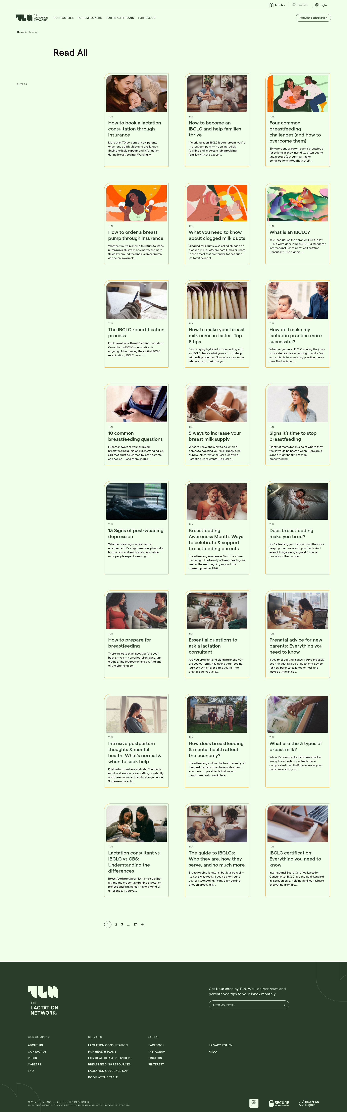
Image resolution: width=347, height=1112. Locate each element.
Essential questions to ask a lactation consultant (213, 646)
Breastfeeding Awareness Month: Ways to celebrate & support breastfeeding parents (216, 539)
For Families (64, 17)
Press (32, 1058)
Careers (34, 1064)
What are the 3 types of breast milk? (295, 746)
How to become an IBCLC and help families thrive (215, 128)
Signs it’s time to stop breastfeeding (293, 436)
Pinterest (156, 1064)
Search (302, 5)
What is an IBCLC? (290, 232)
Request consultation (313, 17)
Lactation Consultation (108, 1045)
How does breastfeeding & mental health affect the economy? (216, 749)
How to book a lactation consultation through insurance (134, 128)
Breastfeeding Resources (109, 1064)
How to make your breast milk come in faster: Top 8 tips (217, 335)
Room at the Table (103, 1077)
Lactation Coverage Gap (108, 1070)
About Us (35, 1045)
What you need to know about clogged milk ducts (217, 235)
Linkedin (155, 1058)
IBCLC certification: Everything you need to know (295, 859)
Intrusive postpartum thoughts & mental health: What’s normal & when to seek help (134, 752)
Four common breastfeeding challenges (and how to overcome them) (295, 132)
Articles (280, 5)
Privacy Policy (221, 1045)
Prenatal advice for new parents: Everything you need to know (296, 646)
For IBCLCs (146, 17)
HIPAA (213, 1051)
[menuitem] (277, 5)
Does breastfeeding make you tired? (291, 533)
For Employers (90, 17)
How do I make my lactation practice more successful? (295, 335)
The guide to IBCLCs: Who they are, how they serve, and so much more (217, 859)
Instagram (156, 1051)
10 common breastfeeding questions (135, 436)
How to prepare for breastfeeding (129, 643)
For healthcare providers (110, 1058)
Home (20, 32)
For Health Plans (120, 17)
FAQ (31, 1070)
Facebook (156, 1045)
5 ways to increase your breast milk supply (215, 436)
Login (323, 5)
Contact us (37, 1051)
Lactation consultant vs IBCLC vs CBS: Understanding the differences (134, 862)
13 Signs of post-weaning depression (135, 533)
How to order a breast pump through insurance (136, 235)
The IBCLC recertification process (136, 332)
